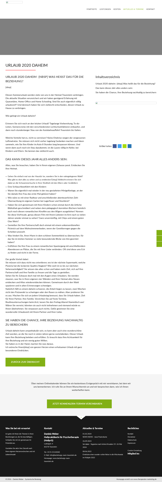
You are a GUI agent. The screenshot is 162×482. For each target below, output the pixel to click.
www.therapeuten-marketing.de (144, 479)
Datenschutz (132, 440)
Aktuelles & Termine (133, 9)
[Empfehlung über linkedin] (129, 146)
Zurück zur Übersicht (25, 362)
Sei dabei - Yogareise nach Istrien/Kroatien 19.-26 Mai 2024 (102, 445)
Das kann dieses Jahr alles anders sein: (114, 88)
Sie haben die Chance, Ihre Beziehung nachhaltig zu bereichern (126, 92)
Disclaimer (131, 437)
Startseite (92, 9)
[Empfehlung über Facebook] (115, 146)
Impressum (131, 443)
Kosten (117, 9)
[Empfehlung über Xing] (125, 146)
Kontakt (150, 9)
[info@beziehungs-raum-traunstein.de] (159, 238)
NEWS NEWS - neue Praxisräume (95, 437)
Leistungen (105, 9)
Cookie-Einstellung (135, 450)
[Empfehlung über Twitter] (120, 146)
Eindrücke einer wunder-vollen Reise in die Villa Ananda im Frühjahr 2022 (103, 456)
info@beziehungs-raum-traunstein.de (63, 455)
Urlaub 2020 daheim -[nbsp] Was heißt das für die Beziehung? (125, 84)
